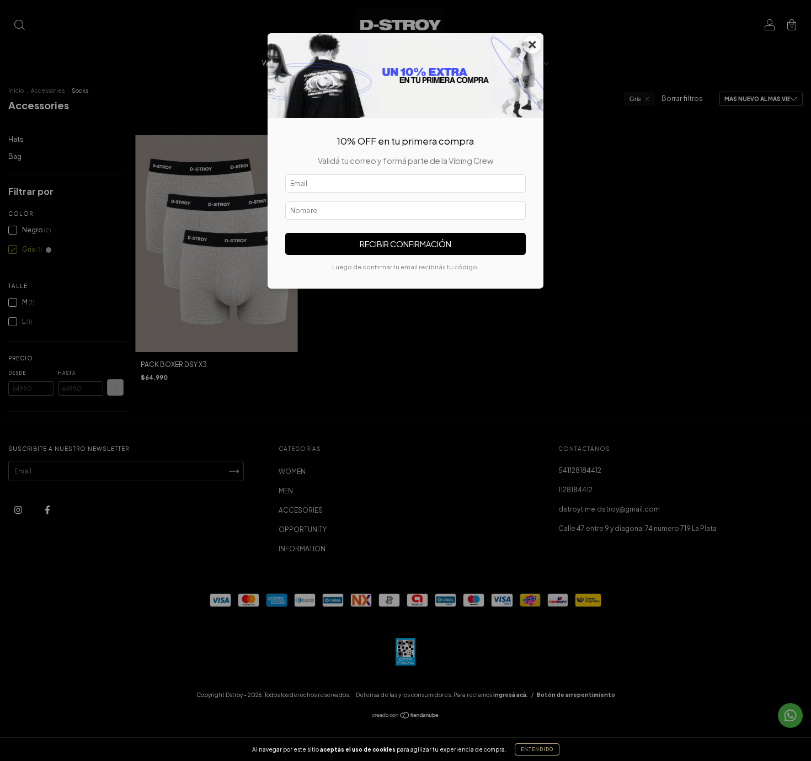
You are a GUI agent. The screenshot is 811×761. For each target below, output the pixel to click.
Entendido (537, 749)
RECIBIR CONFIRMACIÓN (405, 244)
